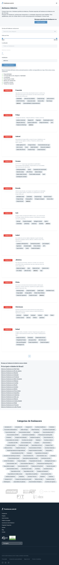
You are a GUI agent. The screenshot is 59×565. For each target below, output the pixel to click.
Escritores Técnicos (32, 476)
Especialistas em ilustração (41, 453)
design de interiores (44, 122)
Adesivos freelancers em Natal (9, 403)
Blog (3, 529)
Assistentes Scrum (48, 468)
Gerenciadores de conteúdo (12, 440)
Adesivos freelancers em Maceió (9, 399)
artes (29, 268)
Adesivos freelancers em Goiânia (9, 387)
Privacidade (4, 559)
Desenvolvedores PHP (23, 466)
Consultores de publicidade (49, 429)
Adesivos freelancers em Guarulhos (10, 393)
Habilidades (4, 57)
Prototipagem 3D (20, 344)
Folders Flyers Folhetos (39, 293)
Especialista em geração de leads (30, 458)
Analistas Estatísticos (10, 476)
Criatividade (19, 98)
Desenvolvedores (46, 442)
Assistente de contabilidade (28, 434)
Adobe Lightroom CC (21, 144)
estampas (33, 315)
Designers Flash (49, 445)
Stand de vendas (20, 171)
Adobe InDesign (24, 429)
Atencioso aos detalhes (29, 98)
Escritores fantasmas (49, 447)
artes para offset (32, 340)
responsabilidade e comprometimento (31, 103)
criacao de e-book (31, 101)
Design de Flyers (31, 144)
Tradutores (51, 476)
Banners (28, 317)
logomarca (19, 245)
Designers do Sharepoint (42, 471)
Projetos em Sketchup (21, 124)
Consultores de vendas (27, 468)
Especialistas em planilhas (31, 474)
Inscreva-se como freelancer (8, 522)
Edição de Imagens (21, 268)
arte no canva (19, 147)
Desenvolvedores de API (48, 432)
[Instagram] (8, 562)
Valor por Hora (5, 35)
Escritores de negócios (50, 481)
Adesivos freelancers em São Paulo (10, 369)
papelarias (42, 317)
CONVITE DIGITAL (21, 101)
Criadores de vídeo (50, 479)
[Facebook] (2, 562)
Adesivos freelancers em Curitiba (9, 383)
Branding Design (20, 290)
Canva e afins (41, 101)
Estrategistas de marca (50, 460)
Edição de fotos (36, 268)
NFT (44, 245)
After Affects (29, 171)
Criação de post (20, 201)
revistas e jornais (20, 317)
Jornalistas (52, 455)
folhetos (35, 317)
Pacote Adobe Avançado (34, 174)
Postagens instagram (39, 199)
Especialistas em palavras (19, 481)
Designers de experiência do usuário (23, 479)
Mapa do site (27, 559)
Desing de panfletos (21, 169)
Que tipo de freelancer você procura (10, 28)
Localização (5, 43)
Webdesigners (7, 481)
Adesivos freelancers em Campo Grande (11, 401)
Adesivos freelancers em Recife (9, 385)
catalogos (26, 315)
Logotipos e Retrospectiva (22, 243)
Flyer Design (49, 101)
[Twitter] (11, 562)
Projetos (3, 515)
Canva (26, 147)
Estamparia (30, 337)
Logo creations (20, 248)
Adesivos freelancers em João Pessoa (11, 407)
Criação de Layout (33, 295)
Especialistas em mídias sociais (15, 474)
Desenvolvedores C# (48, 437)
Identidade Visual (50, 290)
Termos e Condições (36, 559)
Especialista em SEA (15, 471)
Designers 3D (29, 427)
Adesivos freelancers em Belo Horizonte (11, 379)
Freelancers (4, 513)
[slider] (2, 38)
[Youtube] (15, 562)
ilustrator (41, 223)
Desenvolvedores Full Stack (35, 447)
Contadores (51, 427)
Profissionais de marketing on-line (44, 463)
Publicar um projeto (41, 22)
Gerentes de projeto (51, 466)
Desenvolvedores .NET (12, 463)
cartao (27, 248)
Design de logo (20, 199)
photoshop (26, 223)
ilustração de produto (35, 243)
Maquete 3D (30, 120)
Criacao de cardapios (45, 147)
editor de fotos (27, 270)
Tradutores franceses (20, 447)
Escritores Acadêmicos (40, 427)
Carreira (3, 527)
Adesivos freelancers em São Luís (10, 397)
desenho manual (47, 196)
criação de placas (41, 149)
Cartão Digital (40, 290)
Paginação (38, 120)
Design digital (19, 293)
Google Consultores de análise (35, 450)
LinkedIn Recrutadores (9, 460)
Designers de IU (8, 479)
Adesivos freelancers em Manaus (9, 381)
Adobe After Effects (21, 149)
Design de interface (21, 337)
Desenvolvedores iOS (28, 455)
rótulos (46, 315)
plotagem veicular (38, 221)
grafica (46, 221)
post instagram (46, 243)
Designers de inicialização (21, 437)
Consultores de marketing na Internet (12, 455)
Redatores (38, 440)
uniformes (19, 315)
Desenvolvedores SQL (46, 474)
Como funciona (5, 518)
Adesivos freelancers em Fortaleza (10, 377)
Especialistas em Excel (37, 445)
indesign (18, 221)
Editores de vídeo (38, 479)
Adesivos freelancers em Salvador (10, 375)
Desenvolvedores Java (42, 455)
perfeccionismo (50, 98)
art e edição (19, 270)
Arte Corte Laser (42, 340)
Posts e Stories (37, 245)
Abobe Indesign (38, 171)
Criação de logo (40, 98)
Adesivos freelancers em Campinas (10, 395)
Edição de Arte (45, 268)
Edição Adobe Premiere (22, 174)
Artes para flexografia (21, 342)
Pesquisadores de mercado (35, 460)
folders (52, 315)
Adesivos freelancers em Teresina (10, 405)
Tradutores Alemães (10, 445)
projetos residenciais (32, 122)
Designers (37, 442)
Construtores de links (45, 458)
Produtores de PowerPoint (37, 466)
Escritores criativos (48, 440)
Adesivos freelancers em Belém (9, 389)
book (44, 174)
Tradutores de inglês (23, 445)
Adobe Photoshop (35, 429)
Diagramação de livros (40, 337)
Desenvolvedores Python (12, 468)
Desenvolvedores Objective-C (27, 463)
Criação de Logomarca (21, 295)
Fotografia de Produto (21, 340)
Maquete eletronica (21, 122)
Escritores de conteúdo (27, 440)
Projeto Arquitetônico (33, 342)
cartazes (40, 315)
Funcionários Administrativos (10, 429)
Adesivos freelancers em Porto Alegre (11, 391)
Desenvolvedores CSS (26, 442)
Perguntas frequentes (6, 525)
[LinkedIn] (5, 562)
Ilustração (29, 453)
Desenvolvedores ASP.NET (13, 434)
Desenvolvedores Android (24, 432)
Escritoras (37, 468)
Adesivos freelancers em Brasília (9, 373)
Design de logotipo (22, 460)
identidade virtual (20, 196)
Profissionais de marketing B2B (45, 434)
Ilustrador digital (27, 245)
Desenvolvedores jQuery (14, 458)
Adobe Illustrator (34, 147)
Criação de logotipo (27, 221)
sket (52, 122)
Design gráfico (29, 199)
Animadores (36, 432)
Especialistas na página (9, 466)
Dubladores (21, 476)
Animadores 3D (18, 427)
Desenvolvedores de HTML (17, 453)
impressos (34, 223)
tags (41, 270)
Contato (3, 532)
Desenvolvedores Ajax (10, 432)
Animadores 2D (8, 427)
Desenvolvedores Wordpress (35, 481)
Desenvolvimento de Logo (43, 144)
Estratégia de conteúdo (22, 176)
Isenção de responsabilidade (15, 559)
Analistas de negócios (35, 437)
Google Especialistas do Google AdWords (16, 450)
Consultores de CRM (13, 442)
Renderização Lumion (48, 120)
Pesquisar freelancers (9, 65)
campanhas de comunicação (39, 169)
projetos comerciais (21, 120)
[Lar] (8, 3)
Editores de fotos (8, 447)
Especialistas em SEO (28, 471)
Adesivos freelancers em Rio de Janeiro (11, 371)
